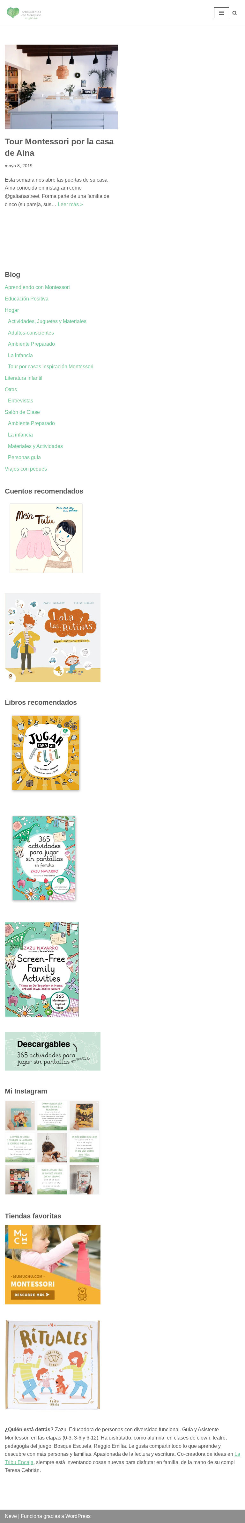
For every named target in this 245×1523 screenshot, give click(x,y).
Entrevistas (20, 400)
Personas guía (24, 457)
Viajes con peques (26, 469)
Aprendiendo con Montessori (37, 287)
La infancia (20, 355)
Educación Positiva (26, 298)
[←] (24, 12)
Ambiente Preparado (31, 344)
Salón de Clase (22, 412)
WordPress (78, 1516)
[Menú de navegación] (221, 12)
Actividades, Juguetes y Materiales (47, 321)
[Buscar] (234, 13)
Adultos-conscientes (31, 333)
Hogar (12, 310)
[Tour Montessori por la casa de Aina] (61, 87)
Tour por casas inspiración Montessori (50, 366)
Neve (11, 1516)
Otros (11, 389)
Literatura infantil (23, 378)
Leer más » (70, 204)
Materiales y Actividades (35, 446)
